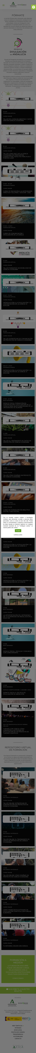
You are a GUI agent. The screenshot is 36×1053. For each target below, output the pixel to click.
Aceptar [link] (18, 530)
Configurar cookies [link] (18, 534)
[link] (33, 7)
